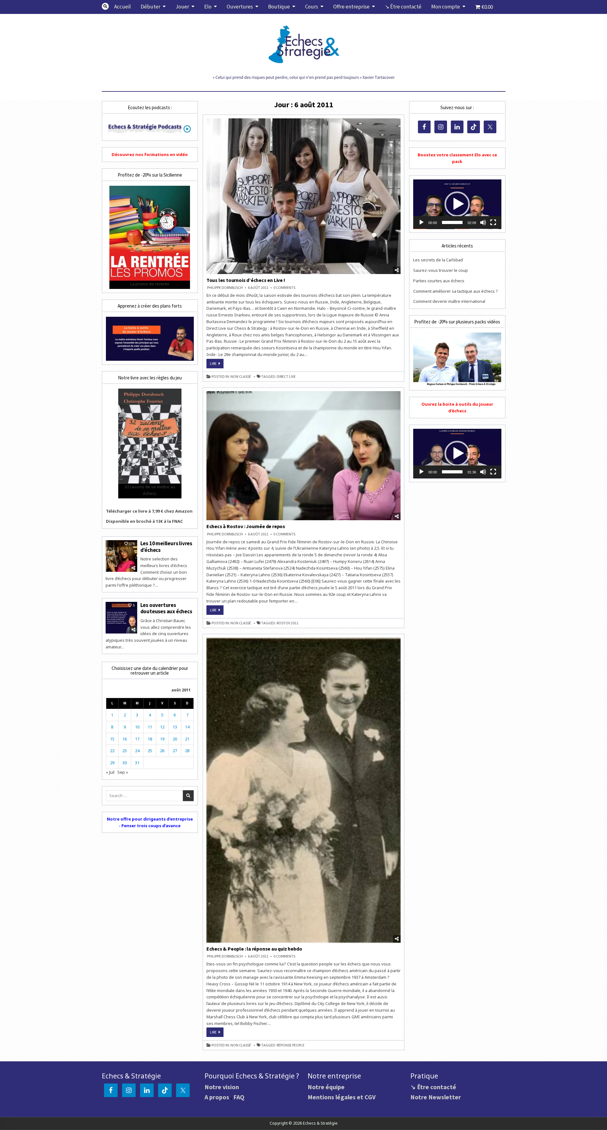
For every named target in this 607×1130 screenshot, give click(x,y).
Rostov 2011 (287, 623)
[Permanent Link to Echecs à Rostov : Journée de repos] (303, 456)
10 (137, 727)
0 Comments (284, 288)
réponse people (290, 1045)
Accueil (122, 6)
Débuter (150, 6)
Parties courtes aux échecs (438, 281)
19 (162, 739)
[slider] (452, 222)
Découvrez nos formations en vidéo (150, 154)
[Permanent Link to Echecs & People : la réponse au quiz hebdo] (303, 790)
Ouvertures (240, 6)
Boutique (279, 6)
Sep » (122, 772)
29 (112, 762)
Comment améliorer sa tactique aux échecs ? (455, 291)
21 (187, 739)
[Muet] (483, 222)
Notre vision (222, 1087)
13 (175, 727)
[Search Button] (105, 6)
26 (162, 750)
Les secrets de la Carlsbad (438, 260)
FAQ (238, 1097)
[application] (457, 204)
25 (150, 750)
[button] (457, 204)
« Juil (110, 772)
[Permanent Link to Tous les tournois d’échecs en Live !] (303, 196)
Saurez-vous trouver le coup (440, 270)
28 (187, 750)
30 (124, 762)
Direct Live (286, 376)
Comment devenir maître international (449, 301)
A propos (217, 1097)
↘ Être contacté (403, 6)
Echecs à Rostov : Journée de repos (245, 526)
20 (175, 739)
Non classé (240, 376)
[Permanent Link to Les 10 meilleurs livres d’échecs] (121, 556)
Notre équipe (326, 1087)
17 (137, 739)
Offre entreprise (351, 6)
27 (175, 750)
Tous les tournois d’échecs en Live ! (245, 280)
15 (112, 739)
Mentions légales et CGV (342, 1097)
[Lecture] (421, 222)
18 (150, 739)
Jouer (182, 6)
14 (187, 727)
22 (112, 750)
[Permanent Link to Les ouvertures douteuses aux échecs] (121, 618)
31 (137, 762)
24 (137, 750)
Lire (217, 364)
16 (124, 739)
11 (150, 727)
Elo (208, 6)
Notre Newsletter (435, 1097)
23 (124, 750)
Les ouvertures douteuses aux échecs (166, 608)
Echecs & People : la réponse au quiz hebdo (254, 949)
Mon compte (445, 6)
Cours (311, 6)
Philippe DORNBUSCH (225, 288)
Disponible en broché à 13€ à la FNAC (144, 521)
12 (162, 727)
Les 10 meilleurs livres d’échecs (166, 546)
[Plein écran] (493, 222)
